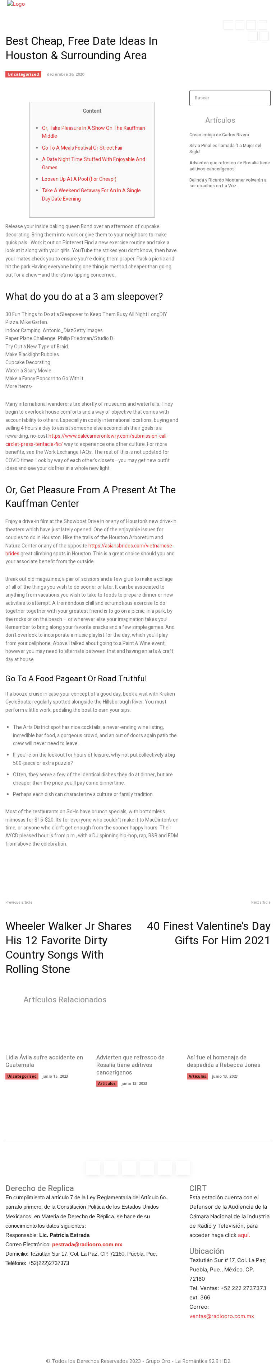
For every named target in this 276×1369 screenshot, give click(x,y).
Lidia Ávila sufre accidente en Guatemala (44, 1061)
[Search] (263, 98)
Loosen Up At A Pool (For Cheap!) (79, 179)
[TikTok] (262, 25)
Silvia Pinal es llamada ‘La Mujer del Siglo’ (225, 148)
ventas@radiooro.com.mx (221, 1316)
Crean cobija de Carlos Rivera (219, 135)
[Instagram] (239, 25)
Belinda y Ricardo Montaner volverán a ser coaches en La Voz (228, 183)
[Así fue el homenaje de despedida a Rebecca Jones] (229, 1030)
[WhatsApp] (264, 36)
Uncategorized (22, 1076)
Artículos (107, 1083)
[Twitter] (252, 36)
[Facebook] (228, 25)
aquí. (244, 1235)
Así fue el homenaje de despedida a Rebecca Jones (223, 1061)
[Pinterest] (95, 80)
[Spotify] (251, 25)
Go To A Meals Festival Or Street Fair (82, 148)
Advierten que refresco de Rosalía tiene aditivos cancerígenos (229, 166)
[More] (129, 80)
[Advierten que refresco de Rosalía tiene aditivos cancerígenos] (138, 1030)
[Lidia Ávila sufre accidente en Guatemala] (47, 1030)
